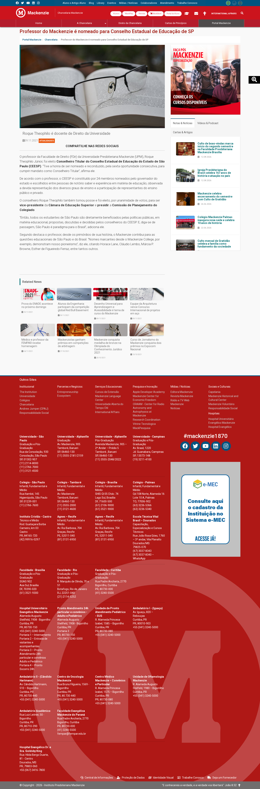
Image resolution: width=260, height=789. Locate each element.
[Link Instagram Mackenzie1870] (38, 3)
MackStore (156, 14)
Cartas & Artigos (183, 132)
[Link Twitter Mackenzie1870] (22, 3)
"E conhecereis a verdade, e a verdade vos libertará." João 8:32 (200, 785)
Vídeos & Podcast (207, 123)
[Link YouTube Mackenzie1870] (28, 3)
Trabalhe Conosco (193, 777)
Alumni (116, 14)
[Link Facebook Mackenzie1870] (17, 3)
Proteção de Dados (133, 777)
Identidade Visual (163, 777)
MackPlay (128, 14)
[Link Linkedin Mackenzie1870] (33, 3)
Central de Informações (99, 777)
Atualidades (47, 141)
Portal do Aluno (173, 14)
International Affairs (224, 13)
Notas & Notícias (182, 123)
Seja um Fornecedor (224, 777)
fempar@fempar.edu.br (71, 733)
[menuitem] (74, 3)
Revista (141, 14)
